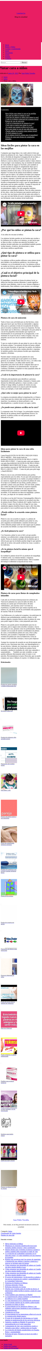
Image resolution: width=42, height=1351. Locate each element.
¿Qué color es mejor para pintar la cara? (18, 125)
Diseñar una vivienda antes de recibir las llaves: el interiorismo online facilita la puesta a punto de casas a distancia (23, 1291)
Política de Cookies (10, 1346)
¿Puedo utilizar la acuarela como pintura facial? (21, 131)
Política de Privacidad (11, 1348)
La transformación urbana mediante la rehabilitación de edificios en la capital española (22, 1298)
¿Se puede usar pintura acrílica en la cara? (19, 127)
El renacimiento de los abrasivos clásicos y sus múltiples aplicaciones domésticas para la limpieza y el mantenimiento (22, 1308)
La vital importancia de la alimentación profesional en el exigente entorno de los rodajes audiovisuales (22, 1301)
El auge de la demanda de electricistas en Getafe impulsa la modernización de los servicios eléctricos (22, 1319)
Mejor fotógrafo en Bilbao (14, 1244)
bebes (10, 1231)
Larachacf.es (21, 13)
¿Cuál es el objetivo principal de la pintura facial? (22, 119)
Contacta (8, 59)
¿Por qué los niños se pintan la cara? (17, 115)
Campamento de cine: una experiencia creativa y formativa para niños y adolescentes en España (21, 1327)
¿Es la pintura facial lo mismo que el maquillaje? (21, 135)
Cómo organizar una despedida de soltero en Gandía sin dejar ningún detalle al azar (23, 1266)
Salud (7, 51)
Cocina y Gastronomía (12, 49)
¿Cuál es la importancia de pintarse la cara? (19, 123)
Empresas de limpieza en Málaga (16, 1283)
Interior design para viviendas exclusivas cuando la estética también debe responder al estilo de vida (22, 1250)
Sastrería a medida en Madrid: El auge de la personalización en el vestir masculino (20, 1323)
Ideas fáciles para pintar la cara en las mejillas (20, 113)
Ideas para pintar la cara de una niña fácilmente (21, 129)
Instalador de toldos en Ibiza (14, 1304)
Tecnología (9, 53)
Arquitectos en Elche (12, 1312)
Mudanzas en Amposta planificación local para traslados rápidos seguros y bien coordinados (21, 1247)
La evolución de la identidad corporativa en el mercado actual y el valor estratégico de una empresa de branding (23, 1255)
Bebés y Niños (10, 47)
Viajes (7, 55)
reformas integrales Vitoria (14, 1285)
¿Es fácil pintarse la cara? (13, 133)
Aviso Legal (8, 1344)
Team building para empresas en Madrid (18, 1295)
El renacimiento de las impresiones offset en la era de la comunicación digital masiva (23, 1315)
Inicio (7, 45)
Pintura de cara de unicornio (14, 121)
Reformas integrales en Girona (15, 1287)
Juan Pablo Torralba (28, 73)
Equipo (7, 57)
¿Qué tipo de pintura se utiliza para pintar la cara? (22, 117)
